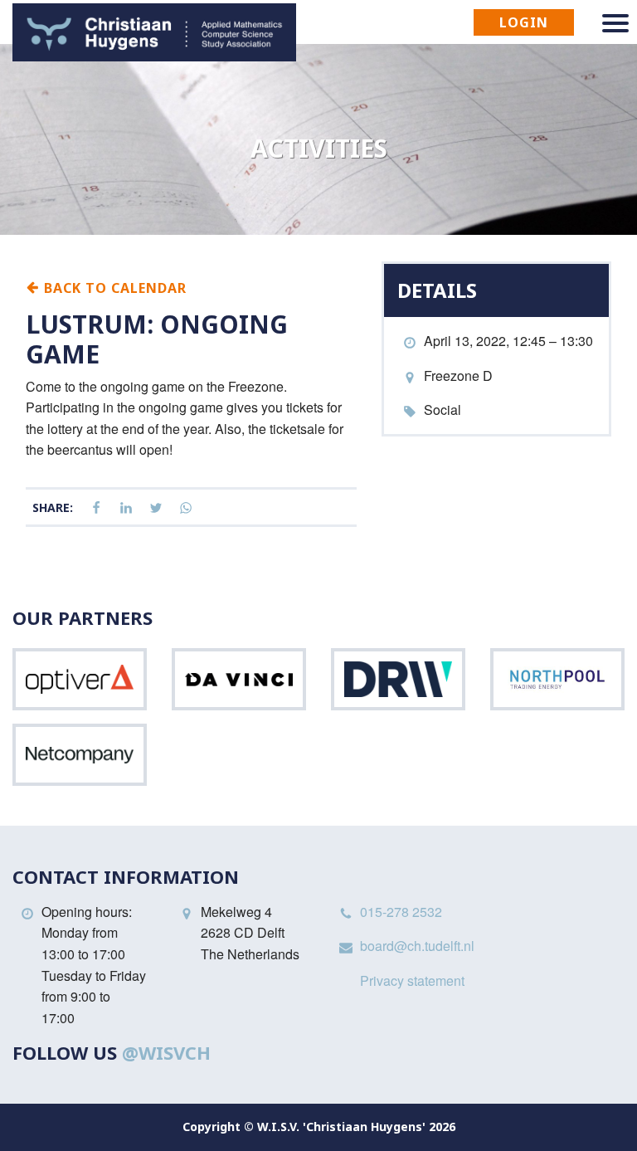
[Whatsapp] (185, 508)
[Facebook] (96, 508)
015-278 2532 (401, 911)
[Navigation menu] (615, 23)
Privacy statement (412, 980)
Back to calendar (113, 287)
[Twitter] (156, 508)
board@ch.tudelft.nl (417, 945)
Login (523, 22)
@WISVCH (166, 1052)
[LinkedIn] (126, 508)
